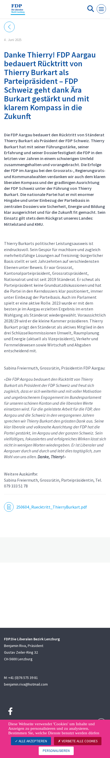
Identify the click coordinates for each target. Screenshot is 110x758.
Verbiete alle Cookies (79, 741)
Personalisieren (56, 750)
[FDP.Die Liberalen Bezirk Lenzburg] (18, 11)
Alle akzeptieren (32, 741)
